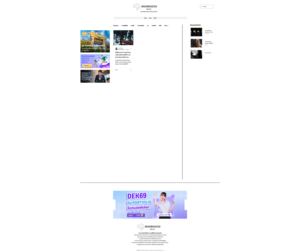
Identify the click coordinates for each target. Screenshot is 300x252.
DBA (160, 25)
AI (148, 25)
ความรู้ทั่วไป (125, 25)
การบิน (132, 25)
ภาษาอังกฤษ (140, 25)
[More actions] (131, 49)
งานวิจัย (154, 25)
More (166, 25)
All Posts (115, 25)
